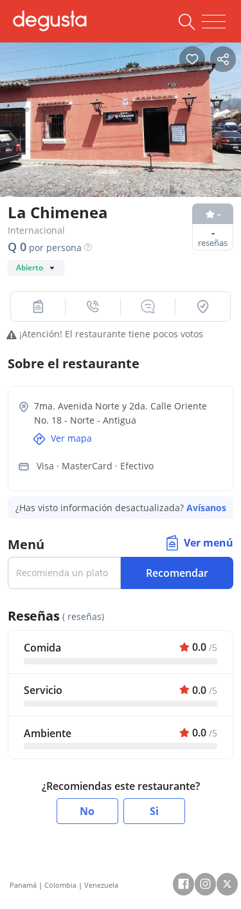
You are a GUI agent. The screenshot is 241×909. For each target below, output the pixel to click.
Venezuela (101, 885)
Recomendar (177, 573)
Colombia (60, 885)
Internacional (36, 230)
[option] (120, 120)
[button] (38, 306)
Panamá (23, 885)
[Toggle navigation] (213, 21)
